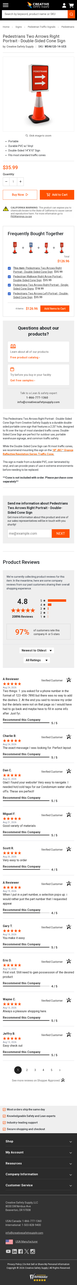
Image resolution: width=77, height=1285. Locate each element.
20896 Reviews (25, 616)
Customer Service (19, 1185)
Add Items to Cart (54, 308)
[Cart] (72, 5)
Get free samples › (22, 380)
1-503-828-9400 (31, 1224)
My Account (15, 1152)
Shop (9, 1141)
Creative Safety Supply (36, 1268)
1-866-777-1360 (37, 397)
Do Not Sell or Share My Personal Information (46, 1264)
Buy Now (18, 194)
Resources (14, 1163)
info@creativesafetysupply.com (38, 402)
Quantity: (9, 174)
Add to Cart (59, 194)
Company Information (22, 1174)
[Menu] (5, 5)
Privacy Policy (14, 1264)
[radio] (55, 600)
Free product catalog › (25, 357)
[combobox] (38, 14)
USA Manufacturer (27, 1241)
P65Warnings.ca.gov (21, 216)
